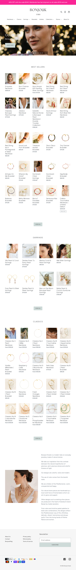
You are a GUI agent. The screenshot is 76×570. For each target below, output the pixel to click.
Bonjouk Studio (67, 565)
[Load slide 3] (37, 53)
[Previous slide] (30, 53)
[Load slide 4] (38, 53)
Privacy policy (27, 536)
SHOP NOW (10, 45)
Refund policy (27, 539)
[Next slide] (46, 53)
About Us (7, 536)
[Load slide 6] (42, 53)
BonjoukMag (8, 541)
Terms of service (28, 541)
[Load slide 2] (35, 53)
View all (38, 224)
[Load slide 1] (33, 53)
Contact (7, 539)
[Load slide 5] (40, 53)
